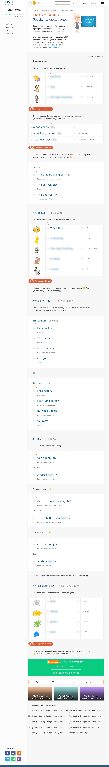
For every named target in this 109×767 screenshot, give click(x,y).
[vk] (13, 753)
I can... (8, 30)
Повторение (9, 21)
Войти (39, 3)
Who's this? (9, 24)
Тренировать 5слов (42, 281)
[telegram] (7, 759)
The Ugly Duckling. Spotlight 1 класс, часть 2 (47, 717)
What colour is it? (11, 33)
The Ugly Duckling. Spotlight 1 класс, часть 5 (47, 733)
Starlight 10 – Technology (78, 733)
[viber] (19, 759)
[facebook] (7, 753)
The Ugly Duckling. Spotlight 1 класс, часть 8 (85, 722)
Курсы (84, 3)
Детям (75, 3)
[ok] (19, 753)
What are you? (10, 27)
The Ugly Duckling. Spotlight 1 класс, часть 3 (47, 722)
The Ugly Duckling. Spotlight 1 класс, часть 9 (85, 728)
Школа (93, 3)
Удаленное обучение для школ (44, 705)
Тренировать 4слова (43, 644)
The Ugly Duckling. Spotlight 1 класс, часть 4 (47, 728)
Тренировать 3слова (43, 109)
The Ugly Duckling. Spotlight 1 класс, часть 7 (85, 717)
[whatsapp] (13, 759)
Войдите (53, 662)
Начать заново (19, 16)
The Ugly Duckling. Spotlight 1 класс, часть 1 (47, 711)
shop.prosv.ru (54, 47)
